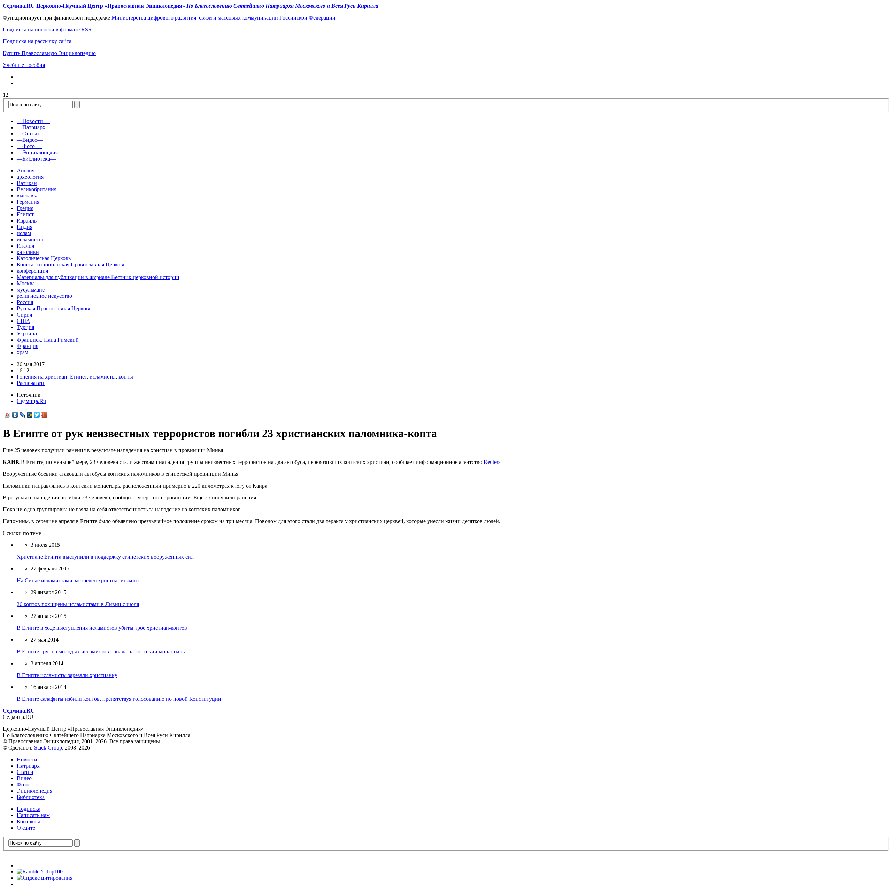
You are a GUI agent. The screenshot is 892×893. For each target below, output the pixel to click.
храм (22, 352)
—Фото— (28, 146)
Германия (28, 202)
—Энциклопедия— (40, 152)
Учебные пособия (24, 65)
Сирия (24, 315)
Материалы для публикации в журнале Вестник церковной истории (98, 277)
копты (125, 377)
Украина (27, 333)
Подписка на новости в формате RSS (47, 29)
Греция (25, 208)
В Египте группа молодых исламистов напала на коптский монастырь (101, 651)
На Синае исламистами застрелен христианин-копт (78, 580)
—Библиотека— (36, 159)
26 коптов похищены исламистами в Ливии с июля (78, 604)
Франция (27, 346)
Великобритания (36, 189)
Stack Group (48, 748)
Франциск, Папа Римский (48, 340)
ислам (24, 233)
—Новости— (32, 121)
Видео (24, 778)
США (23, 321)
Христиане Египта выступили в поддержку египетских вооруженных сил (105, 557)
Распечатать (31, 383)
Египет (25, 214)
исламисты (30, 239)
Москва (26, 283)
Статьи (25, 772)
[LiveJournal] (22, 414)
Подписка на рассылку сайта (37, 41)
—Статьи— (31, 134)
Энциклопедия (34, 791)
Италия (25, 246)
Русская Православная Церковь (54, 308)
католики (28, 252)
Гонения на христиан (42, 377)
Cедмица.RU (19, 711)
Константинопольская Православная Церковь (71, 264)
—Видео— (30, 140)
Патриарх (28, 766)
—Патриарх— (34, 127)
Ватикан (27, 183)
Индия (24, 227)
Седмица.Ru (31, 401)
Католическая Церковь (44, 258)
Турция (25, 327)
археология (30, 177)
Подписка (28, 809)
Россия (25, 302)
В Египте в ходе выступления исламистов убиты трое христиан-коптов (102, 628)
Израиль (27, 221)
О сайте (26, 828)
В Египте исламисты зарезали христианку (67, 675)
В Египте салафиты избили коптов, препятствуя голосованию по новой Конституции (119, 699)
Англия (25, 170)
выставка (28, 196)
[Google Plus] (44, 414)
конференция (32, 271)
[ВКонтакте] (15, 414)
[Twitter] (37, 414)
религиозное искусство (44, 296)
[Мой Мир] (29, 414)
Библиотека (31, 797)
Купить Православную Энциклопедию (49, 53)
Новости (27, 759)
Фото (23, 784)
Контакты (28, 821)
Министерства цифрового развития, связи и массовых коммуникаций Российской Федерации (224, 18)
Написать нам (33, 815)
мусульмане (31, 290)
